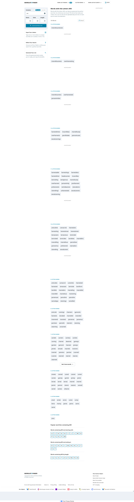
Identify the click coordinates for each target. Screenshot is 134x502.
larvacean (63, 286)
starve (67, 385)
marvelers (62, 290)
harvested (79, 283)
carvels (54, 338)
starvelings (55, 191)
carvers (60, 338)
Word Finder (96, 476)
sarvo (77, 404)
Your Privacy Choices (68, 501)
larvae (53, 382)
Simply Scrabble (73, 489)
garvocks (78, 312)
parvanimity (65, 183)
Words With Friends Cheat (99, 478)
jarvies (54, 349)
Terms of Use (71, 484)
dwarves (68, 341)
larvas (65, 382)
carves (54, 378)
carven (73, 374)
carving (54, 341)
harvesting (55, 231)
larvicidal (73, 235)
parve (65, 404)
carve (70, 400)
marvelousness (56, 95)
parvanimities (56, 98)
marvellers (80, 238)
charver (61, 341)
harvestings (65, 172)
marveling (71, 290)
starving (77, 323)
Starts (27, 17)
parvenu (61, 352)
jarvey (73, 378)
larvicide (71, 286)
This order (38, 10)
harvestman (64, 231)
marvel (72, 382)
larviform (79, 286)
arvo (53, 418)
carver (80, 374)
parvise (69, 352)
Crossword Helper (62, 489)
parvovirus (55, 246)
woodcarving (56, 194)
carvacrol (63, 283)
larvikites (71, 238)
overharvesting (69, 61)
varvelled (72, 301)
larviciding (55, 180)
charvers (69, 312)
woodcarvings (56, 139)
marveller (55, 294)
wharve (66, 389)
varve (53, 407)
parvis (53, 385)
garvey (60, 378)
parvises (54, 323)
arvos (65, 400)
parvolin (61, 323)
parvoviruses (76, 135)
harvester (55, 286)
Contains (28, 10)
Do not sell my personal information (32, 484)
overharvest (55, 183)
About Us (46, 484)
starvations (76, 187)
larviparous (64, 180)
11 (74, 458)
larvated (62, 316)
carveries (71, 283)
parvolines (73, 242)
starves (75, 356)
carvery (68, 338)
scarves (54, 356)
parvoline (64, 297)
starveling (55, 249)
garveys (76, 341)
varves (60, 389)
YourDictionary (97, 489)
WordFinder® (33, 489)
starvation (73, 246)
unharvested (65, 191)
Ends (34, 17)
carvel (67, 374)
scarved (76, 352)
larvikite (54, 290)
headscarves (66, 176)
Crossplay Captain (85, 489)
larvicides (63, 238)
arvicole (54, 312)
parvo (71, 404)
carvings (61, 312)
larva (53, 404)
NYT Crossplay (96, 484)
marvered (55, 319)
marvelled (80, 290)
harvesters (72, 228)
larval (59, 382)
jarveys (75, 345)
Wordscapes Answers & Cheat (47, 489)
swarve (73, 385)
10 (71, 458)
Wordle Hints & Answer (98, 482)
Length (42, 17)
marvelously (74, 180)
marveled (70, 316)
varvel (53, 389)
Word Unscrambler (97, 480)
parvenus (80, 319)
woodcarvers (75, 191)
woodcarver (64, 249)
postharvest (75, 183)
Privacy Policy (54, 484)
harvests (54, 316)
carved (60, 374)
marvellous (64, 242)
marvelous (63, 294)
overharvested (68, 95)
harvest (68, 345)
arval (53, 400)
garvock (61, 345)
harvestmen (75, 231)
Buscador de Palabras (110, 489)
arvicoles (54, 283)
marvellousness (57, 61)
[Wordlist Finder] (30, 473)
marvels (67, 349)
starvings (63, 301)
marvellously (76, 132)
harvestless (75, 172)
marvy (59, 404)
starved (61, 356)
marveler (78, 316)
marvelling (55, 242)
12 (77, 458)
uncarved (63, 327)
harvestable (55, 172)
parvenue (71, 319)
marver (79, 382)
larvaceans (55, 235)
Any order (43, 10)
